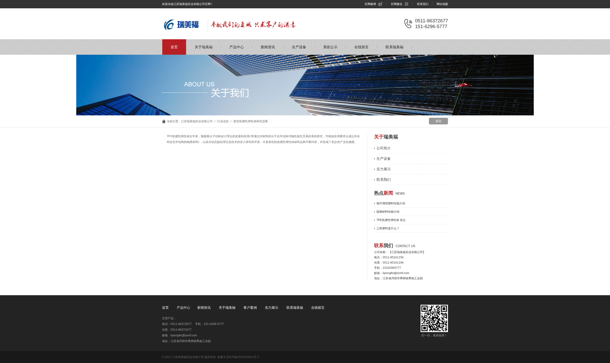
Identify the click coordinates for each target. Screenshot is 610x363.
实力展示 (383, 169)
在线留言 (361, 47)
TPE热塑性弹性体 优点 (391, 220)
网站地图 (442, 4)
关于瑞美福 (204, 47)
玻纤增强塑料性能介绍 (390, 203)
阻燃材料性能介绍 (387, 211)
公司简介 (383, 148)
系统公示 (330, 47)
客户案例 (251, 307)
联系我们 (422, 4)
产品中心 (236, 47)
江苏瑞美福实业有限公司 (197, 121)
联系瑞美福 (394, 47)
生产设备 (299, 47)
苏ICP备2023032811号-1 (243, 357)
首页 (174, 47)
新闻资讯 (268, 47)
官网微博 (370, 4)
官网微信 (396, 4)
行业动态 (223, 121)
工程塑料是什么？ (387, 228)
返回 (438, 121)
